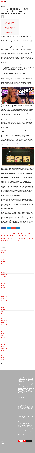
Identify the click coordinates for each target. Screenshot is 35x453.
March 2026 (3, 261)
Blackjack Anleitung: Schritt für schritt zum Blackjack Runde (11, 31)
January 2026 (3, 265)
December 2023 (4, 320)
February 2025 (3, 289)
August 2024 (3, 302)
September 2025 (4, 274)
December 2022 (4, 342)
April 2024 (3, 311)
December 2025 (4, 268)
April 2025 (3, 285)
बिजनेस (2, 440)
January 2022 (3, 346)
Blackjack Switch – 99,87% (9, 32)
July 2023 (2, 329)
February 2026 (3, 263)
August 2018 (3, 352)
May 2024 (3, 309)
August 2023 (3, 326)
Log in (2, 366)
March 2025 (3, 287)
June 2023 (3, 331)
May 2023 (3, 333)
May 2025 (3, 283)
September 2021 (4, 348)
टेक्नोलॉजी (2, 441)
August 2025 (3, 276)
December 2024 (4, 294)
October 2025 (3, 272)
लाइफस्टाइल (2, 443)
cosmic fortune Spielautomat (17, 120)
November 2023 (4, 322)
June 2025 (3, 281)
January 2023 (3, 339)
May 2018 (3, 357)
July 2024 (2, 305)
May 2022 (3, 344)
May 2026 (3, 257)
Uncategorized (3, 6)
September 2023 (4, 324)
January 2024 (3, 318)
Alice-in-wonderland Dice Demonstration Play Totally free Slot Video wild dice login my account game (8, 237)
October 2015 (3, 359)
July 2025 (2, 278)
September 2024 (4, 300)
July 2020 (2, 350)
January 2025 (3, 291)
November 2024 (4, 296)
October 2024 (3, 298)
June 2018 (3, 355)
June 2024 (3, 307)
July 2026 (2, 252)
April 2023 (3, 335)
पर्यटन (2, 446)
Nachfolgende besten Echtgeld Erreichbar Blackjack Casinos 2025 (9, 28)
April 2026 (3, 259)
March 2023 (3, 337)
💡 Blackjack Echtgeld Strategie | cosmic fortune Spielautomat (10, 23)
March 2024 (3, 313)
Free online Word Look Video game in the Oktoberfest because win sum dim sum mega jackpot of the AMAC (25, 237)
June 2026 (3, 254)
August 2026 (3, 250)
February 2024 (3, 315)
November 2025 (4, 270)
